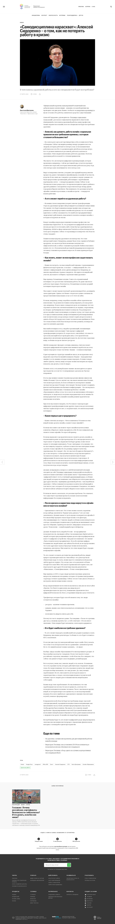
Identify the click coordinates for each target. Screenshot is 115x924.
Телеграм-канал (91, 894)
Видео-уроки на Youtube (37, 878)
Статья (28, 804)
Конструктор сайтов (54, 878)
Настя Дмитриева (76, 764)
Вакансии (33, 898)
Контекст (44, 15)
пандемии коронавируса (85, 110)
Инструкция (16, 804)
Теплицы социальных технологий (68, 472)
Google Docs (29, 764)
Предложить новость (54, 894)
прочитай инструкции (60, 846)
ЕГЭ (68, 764)
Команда (32, 896)
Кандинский (15, 896)
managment (38, 764)
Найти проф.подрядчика (55, 884)
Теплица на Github (90, 880)
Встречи (87, 6)
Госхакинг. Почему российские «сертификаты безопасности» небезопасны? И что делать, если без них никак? (26, 812)
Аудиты (14, 894)
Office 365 (45, 764)
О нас (93, 6)
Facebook (89, 896)
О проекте (33, 894)
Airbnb (22, 764)
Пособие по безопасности (19, 886)
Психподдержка (72, 15)
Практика (81, 6)
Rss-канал (90, 907)
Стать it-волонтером (90, 878)
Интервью (62, 15)
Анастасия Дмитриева (27, 110)
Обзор (23, 804)
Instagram (90, 898)
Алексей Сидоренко (60, 764)
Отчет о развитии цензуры (19, 884)
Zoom (87, 560)
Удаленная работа (25, 767)
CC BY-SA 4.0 (24, 919)
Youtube (89, 903)
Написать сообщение (72, 894)
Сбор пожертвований (54, 880)
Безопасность (53, 15)
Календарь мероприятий (37, 880)
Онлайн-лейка (16, 898)
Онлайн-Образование (88, 764)
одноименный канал (77, 477)
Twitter (89, 905)
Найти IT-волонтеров (54, 882)
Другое (81, 15)
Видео (22, 22)
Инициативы (36, 15)
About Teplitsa (34, 903)
